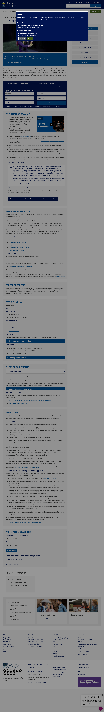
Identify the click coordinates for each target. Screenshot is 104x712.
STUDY (5, 635)
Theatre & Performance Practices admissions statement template (26, 522)
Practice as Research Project (16, 250)
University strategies (58, 656)
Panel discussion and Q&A (15, 62)
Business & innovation (84, 643)
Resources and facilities (14, 564)
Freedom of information (59, 669)
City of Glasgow (57, 639)
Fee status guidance (14, 331)
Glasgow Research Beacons (35, 641)
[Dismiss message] (102, 695)
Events (55, 648)
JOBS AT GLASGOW (84, 651)
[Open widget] (101, 709)
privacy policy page (42, 19)
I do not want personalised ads (27, 35)
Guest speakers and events (15, 559)
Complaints (81, 648)
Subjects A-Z (6, 638)
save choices (22, 38)
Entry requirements (85, 48)
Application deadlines (85, 57)
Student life (6, 648)
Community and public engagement (87, 644)
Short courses (7, 644)
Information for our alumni (85, 639)
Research (79, 2)
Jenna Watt (61, 141)
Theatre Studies (16, 588)
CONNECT (81, 635)
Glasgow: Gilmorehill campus (46, 83)
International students (9, 646)
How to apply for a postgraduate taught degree (20, 608)
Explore (88, 2)
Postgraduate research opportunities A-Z (21, 612)
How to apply (85, 52)
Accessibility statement (59, 667)
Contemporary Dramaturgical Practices (19, 247)
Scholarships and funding (10, 650)
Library (55, 655)
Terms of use (56, 676)
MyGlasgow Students (83, 667)
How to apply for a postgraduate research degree (21, 615)
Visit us (55, 641)
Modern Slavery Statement (60, 673)
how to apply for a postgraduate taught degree (27, 467)
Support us (81, 641)
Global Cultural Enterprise (18, 582)
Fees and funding (14, 619)
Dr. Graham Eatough (25, 136)
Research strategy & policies (35, 643)
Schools (55, 650)
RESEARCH (31, 635)
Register (51, 103)
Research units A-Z (33, 638)
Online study (6, 643)
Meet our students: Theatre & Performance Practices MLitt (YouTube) (34, 199)
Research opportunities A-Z (35, 639)
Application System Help (49, 478)
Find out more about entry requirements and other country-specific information (30, 400)
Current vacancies (83, 654)
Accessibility (56, 643)
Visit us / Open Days (8, 651)
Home (5, 11)
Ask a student (81, 646)
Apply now (12, 551)
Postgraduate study (14, 11)
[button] (50, 124)
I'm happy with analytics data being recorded (31, 25)
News (54, 646)
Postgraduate (6, 641)
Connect (98, 2)
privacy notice (57, 106)
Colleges (55, 651)
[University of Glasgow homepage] (9, 4)
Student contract (60, 276)
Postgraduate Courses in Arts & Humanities (20, 266)
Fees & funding (85, 43)
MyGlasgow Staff (82, 674)
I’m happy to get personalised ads (28, 33)
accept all (30, 38)
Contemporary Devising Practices (18, 242)
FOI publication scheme (59, 671)
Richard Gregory (45, 141)
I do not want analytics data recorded (29, 27)
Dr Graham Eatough (23, 83)
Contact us (31, 667)
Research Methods (14, 240)
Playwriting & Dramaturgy (19, 585)
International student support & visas (19, 403)
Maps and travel (57, 644)
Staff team (10, 562)
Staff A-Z (80, 638)
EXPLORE (56, 635)
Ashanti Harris (54, 141)
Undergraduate (7, 639)
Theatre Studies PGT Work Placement (19, 260)
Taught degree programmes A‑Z (18, 605)
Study (70, 2)
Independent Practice (14, 245)
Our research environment (35, 646)
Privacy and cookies (58, 674)
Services (55, 653)
